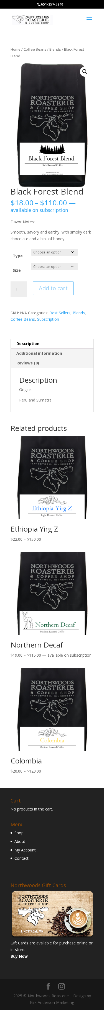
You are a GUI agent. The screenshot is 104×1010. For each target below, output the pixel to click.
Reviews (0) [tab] (27, 363)
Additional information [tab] (39, 353)
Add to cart (53, 288)
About (19, 841)
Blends (55, 49)
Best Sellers (59, 312)
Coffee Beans (35, 49)
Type (18, 255)
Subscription (48, 319)
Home (16, 49)
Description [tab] (27, 343)
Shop (19, 832)
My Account (25, 850)
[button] (85, 72)
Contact (21, 858)
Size (17, 270)
